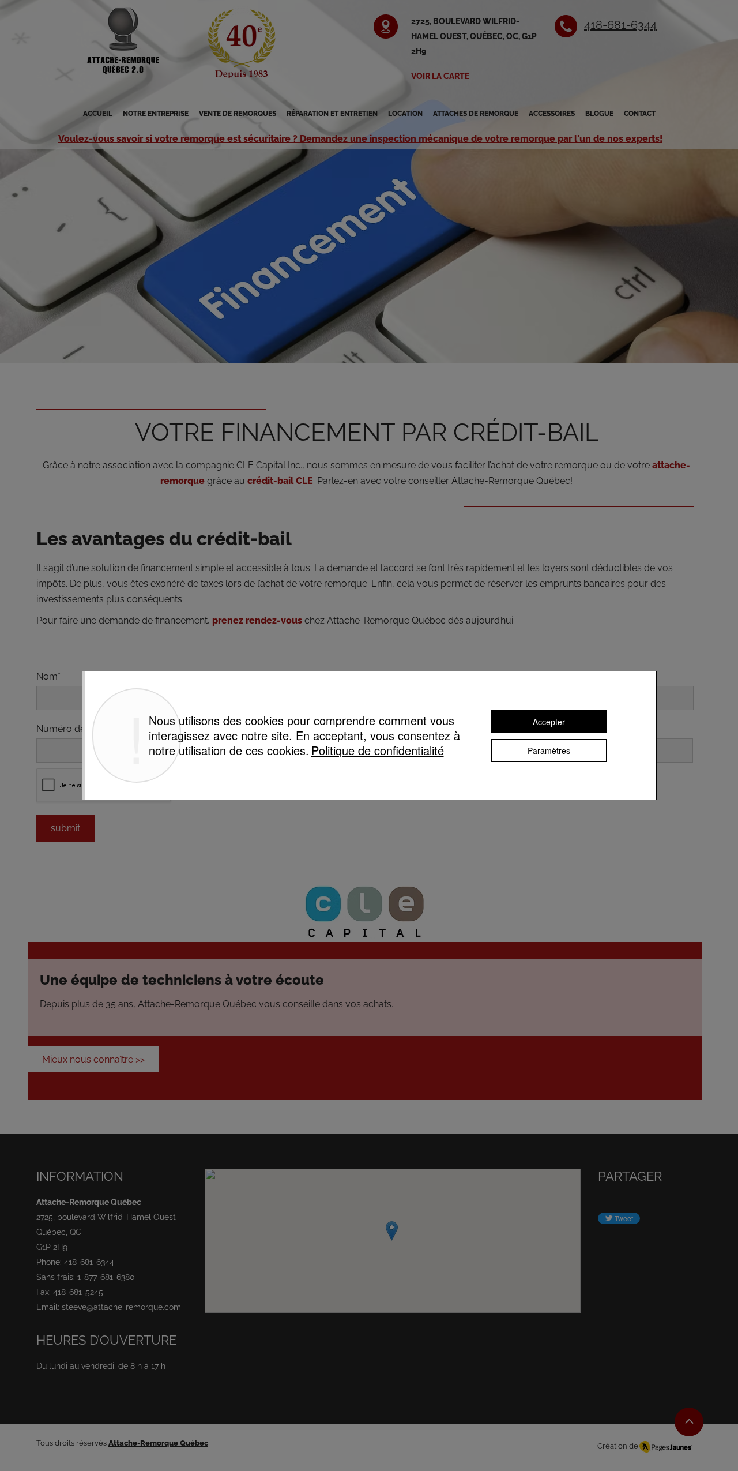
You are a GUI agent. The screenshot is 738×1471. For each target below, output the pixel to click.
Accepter (549, 721)
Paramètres (549, 750)
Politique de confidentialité (377, 750)
